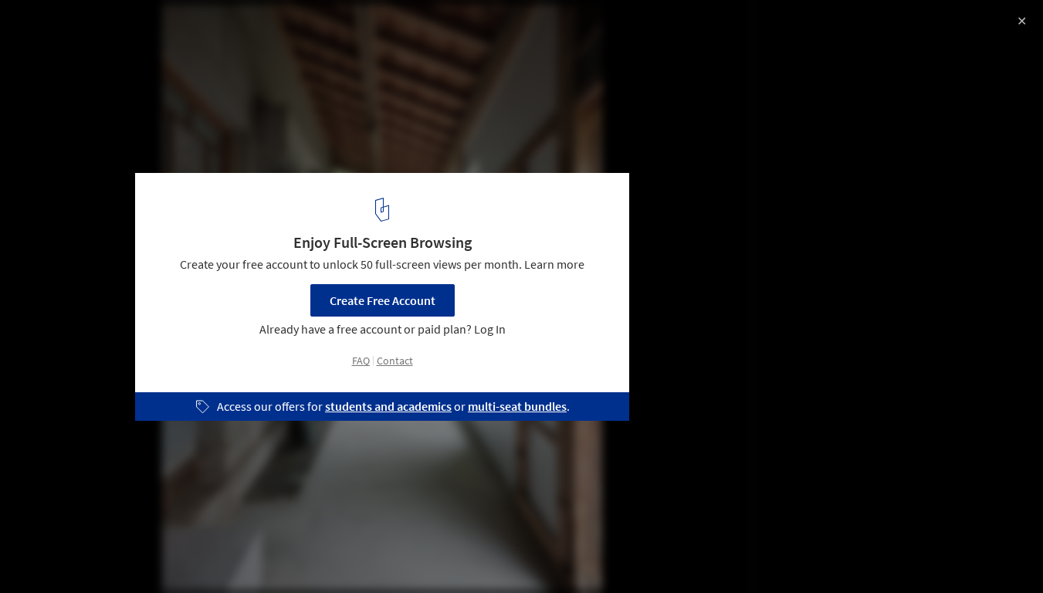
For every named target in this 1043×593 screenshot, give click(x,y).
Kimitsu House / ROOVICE (113, 28)
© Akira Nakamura (61, 54)
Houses (44, 553)
